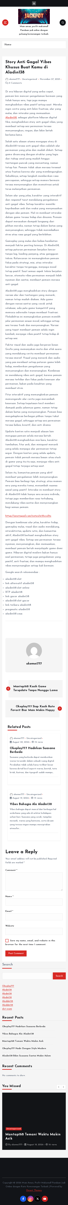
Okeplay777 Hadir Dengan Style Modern (24, 1048)
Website (9, 926)
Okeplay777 (8, 986)
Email (9, 911)
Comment (11, 870)
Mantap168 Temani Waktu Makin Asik (22, 1041)
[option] (34, 1121)
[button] (58, 1086)
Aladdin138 (7, 1001)
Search (7, 964)
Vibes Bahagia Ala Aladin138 (18, 1034)
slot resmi (7, 1009)
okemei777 (14, 79)
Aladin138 (11, 117)
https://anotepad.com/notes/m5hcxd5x (28, 516)
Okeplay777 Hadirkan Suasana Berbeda (23, 1026)
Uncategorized (29, 79)
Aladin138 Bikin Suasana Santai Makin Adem (26, 1056)
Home (7, 45)
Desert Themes (34, 1190)
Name (9, 896)
